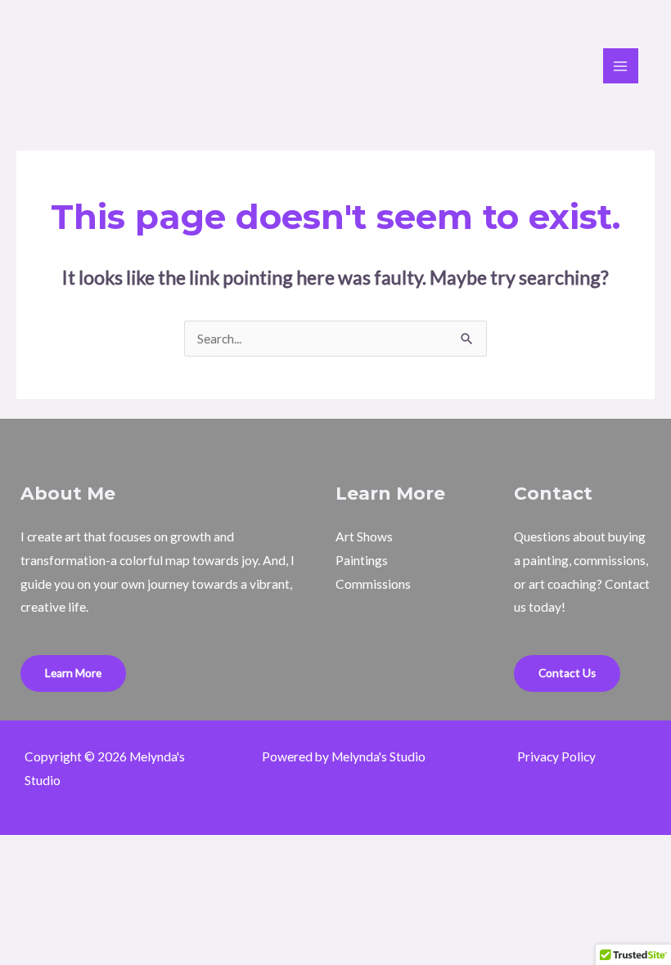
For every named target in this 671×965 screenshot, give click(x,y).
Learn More (73, 673)
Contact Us (567, 673)
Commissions (373, 584)
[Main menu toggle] (620, 65)
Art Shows (364, 536)
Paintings (362, 560)
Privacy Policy (556, 756)
